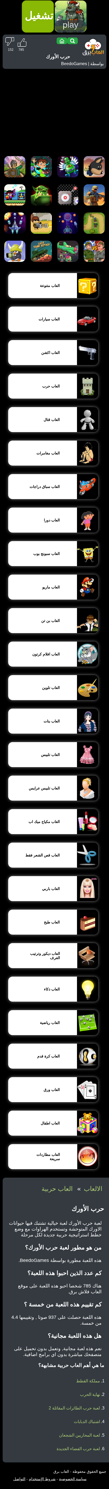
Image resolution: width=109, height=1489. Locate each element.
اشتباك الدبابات (87, 1421)
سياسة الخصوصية (73, 1479)
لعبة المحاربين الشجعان (79, 1435)
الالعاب (93, 1188)
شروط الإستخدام (42, 1479)
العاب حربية (57, 1188)
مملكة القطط (88, 1381)
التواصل (19, 1479)
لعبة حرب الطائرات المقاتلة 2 (74, 1408)
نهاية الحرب (90, 1394)
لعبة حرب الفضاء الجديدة (78, 1448)
